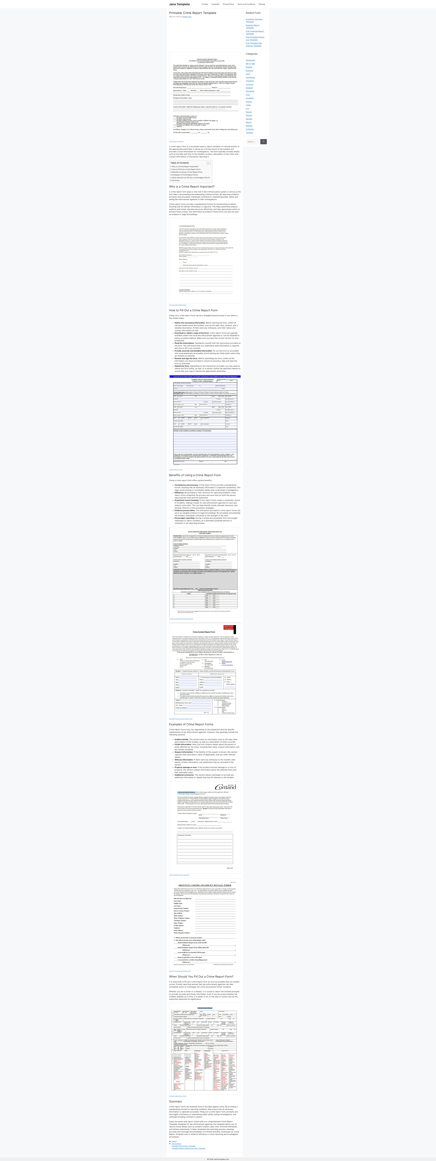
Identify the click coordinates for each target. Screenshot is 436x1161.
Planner (249, 115)
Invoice (249, 101)
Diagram (249, 88)
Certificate (250, 77)
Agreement (250, 60)
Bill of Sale (250, 63)
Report (174, 1141)
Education (250, 91)
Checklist (250, 81)
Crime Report (176, 1144)
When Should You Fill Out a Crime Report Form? (191, 178)
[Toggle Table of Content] (207, 163)
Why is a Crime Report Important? (185, 166)
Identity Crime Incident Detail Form (180, 971)
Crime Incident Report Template (179, 875)
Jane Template (179, 4)
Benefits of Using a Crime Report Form (187, 172)
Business (249, 70)
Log (247, 108)
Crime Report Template (176, 141)
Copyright (215, 4)
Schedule (250, 129)
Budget (249, 67)
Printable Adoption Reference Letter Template (188, 1148)
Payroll (249, 112)
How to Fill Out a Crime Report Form (186, 169)
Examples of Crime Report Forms (185, 175)
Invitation (250, 98)
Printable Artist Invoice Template (184, 1146)
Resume (249, 126)
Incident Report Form (175, 469)
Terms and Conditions (246, 4)
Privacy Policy (228, 4)
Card (248, 74)
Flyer (248, 95)
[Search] (263, 141)
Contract (249, 84)
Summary (176, 180)
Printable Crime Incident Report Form (180, 719)
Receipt (249, 119)
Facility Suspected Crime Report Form (181, 619)
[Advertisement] (205, 35)
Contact (205, 4)
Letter (248, 105)
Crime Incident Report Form (177, 305)
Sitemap (262, 4)
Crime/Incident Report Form (178, 1096)
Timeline (249, 132)
